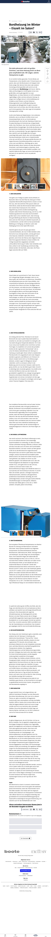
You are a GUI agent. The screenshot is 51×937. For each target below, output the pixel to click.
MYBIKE (39, 886)
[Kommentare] (47, 81)
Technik (20, 21)
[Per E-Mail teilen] (40, 32)
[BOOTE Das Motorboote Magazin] (26, 1)
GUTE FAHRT (45, 886)
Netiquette (39, 815)
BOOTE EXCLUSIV (22, 886)
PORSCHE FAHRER (33, 887)
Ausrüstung (14, 21)
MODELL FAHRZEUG (15, 887)
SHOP (4, 886)
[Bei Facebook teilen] (34, 32)
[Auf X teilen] (37, 32)
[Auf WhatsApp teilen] (31, 32)
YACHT (7, 886)
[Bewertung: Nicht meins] (47, 74)
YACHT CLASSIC (14, 886)
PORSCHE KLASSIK (24, 887)
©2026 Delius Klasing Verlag (25, 890)
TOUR (35, 886)
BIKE (32, 886)
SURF (28, 886)
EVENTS (39, 887)
